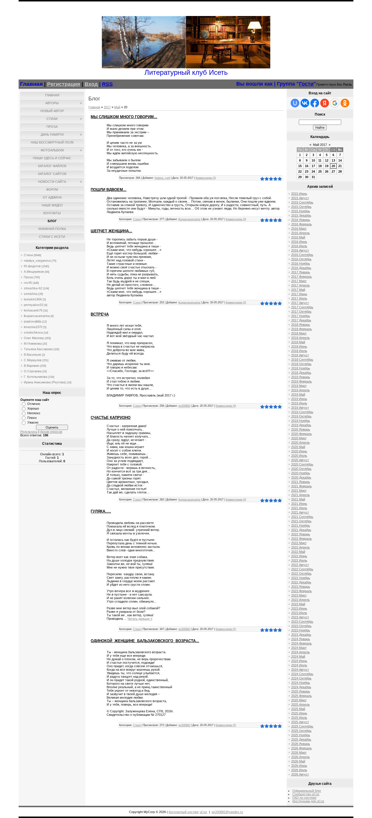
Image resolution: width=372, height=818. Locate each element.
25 (320, 171)
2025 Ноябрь (300, 735)
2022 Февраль (301, 538)
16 (306, 166)
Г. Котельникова (35, 376)
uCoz (203, 812)
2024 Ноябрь (300, 682)
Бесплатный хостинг (184, 812)
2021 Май (298, 499)
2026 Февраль (301, 748)
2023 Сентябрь (302, 621)
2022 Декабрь (301, 582)
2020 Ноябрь (300, 473)
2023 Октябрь (301, 626)
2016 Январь (300, 220)
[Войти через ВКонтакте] (305, 103)
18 (320, 166)
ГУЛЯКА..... (101, 511)
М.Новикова (33, 343)
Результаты (28, 431)
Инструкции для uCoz (308, 801)
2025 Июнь (299, 713)
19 (326, 166)
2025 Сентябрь (302, 726)
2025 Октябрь (301, 730)
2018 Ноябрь (300, 368)
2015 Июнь (299, 193)
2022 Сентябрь (302, 569)
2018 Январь (300, 324)
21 (340, 166)
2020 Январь (300, 429)
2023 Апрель (300, 599)
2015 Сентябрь (302, 202)
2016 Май (298, 237)
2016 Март (299, 228)
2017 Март (299, 281)
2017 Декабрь (301, 320)
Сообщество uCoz (305, 794)
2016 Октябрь (301, 259)
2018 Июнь (299, 346)
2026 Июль (299, 770)
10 (313, 160)
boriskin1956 (33, 299)
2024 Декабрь (301, 687)
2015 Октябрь (301, 206)
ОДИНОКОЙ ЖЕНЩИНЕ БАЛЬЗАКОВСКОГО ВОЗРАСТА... (145, 641)
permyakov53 (33, 305)
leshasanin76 (33, 310)
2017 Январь (300, 272)
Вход (91, 84)
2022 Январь (300, 534)
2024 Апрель (300, 652)
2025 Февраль (301, 695)
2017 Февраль (301, 276)
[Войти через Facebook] (314, 103)
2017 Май (298, 289)
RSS (107, 84)
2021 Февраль (301, 486)
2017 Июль (299, 298)
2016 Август (300, 250)
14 (340, 160)
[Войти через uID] (295, 103)
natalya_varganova (37, 260)
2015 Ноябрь (300, 211)
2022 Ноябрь (300, 578)
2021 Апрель (300, 495)
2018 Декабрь (301, 372)
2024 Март (299, 647)
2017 (107, 107)
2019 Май (298, 394)
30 (306, 177)
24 (313, 171)
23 (306, 171)
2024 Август (300, 669)
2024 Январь (300, 639)
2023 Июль (299, 613)
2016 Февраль (301, 224)
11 (319, 160)
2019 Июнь (299, 399)
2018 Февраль (301, 329)
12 (326, 160)
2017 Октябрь (301, 311)
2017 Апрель (300, 285)
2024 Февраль (301, 643)
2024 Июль (299, 665)
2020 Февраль (301, 433)
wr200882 (184, 405)
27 (333, 171)
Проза (28, 277)
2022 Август (300, 564)
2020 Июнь (299, 451)
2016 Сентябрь (302, 254)
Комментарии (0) (206, 177)
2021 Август (300, 512)
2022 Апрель (300, 547)
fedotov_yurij (162, 177)
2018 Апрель (300, 337)
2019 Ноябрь (300, 420)
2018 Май (298, 342)
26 (326, 171)
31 (313, 177)
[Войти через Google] (334, 103)
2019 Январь (300, 377)
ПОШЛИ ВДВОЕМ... (108, 189)
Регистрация (63, 84)
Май (117, 107)
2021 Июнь (299, 503)
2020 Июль (299, 455)
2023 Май (298, 604)
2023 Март (299, 595)
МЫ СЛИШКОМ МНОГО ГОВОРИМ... (124, 117)
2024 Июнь (299, 661)
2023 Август (300, 617)
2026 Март (299, 752)
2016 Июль (299, 246)
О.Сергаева (32, 371)
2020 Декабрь (301, 477)
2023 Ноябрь (300, 630)
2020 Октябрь (301, 468)
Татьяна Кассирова (38, 349)
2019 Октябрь (301, 416)
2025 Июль (299, 717)
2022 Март (299, 543)
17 (313, 166)
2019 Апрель (300, 390)
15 (300, 166)
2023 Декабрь (301, 634)
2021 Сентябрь (302, 516)
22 (300, 171)
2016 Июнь (299, 241)
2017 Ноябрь (300, 316)
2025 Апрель (300, 704)
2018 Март (299, 333)
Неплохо (33, 413)
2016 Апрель (300, 233)
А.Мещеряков (34, 271)
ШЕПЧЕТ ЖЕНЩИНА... (111, 231)
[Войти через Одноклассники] (345, 103)
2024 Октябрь (301, 678)
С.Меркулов (33, 360)
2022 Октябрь (301, 573)
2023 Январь (300, 586)
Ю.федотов (32, 266)
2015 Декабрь (301, 215)
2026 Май (298, 761)
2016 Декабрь (301, 268)
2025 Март (299, 700)
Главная (94, 107)
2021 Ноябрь (300, 525)
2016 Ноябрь (300, 263)
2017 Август (300, 302)
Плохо (32, 417)
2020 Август (300, 460)
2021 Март (299, 490)
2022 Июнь (299, 556)
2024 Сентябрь (302, 674)
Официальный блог (306, 790)
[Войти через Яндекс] (324, 103)
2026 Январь (300, 744)
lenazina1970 (33, 327)
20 (333, 166)
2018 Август (300, 355)
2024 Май (298, 656)
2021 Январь (300, 482)
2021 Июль (299, 508)
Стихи (28, 255)
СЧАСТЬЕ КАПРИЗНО (110, 417)
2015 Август (300, 198)
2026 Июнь (299, 765)
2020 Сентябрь (302, 464)
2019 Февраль (301, 381)
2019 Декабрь (301, 425)
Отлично (33, 404)
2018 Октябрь (301, 364)
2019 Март (299, 385)
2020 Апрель (300, 442)
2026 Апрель (300, 757)
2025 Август (300, 722)
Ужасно (32, 422)
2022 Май (298, 551)
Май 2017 (320, 144)
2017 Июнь (299, 294)
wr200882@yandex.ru (227, 812)
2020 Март (299, 438)
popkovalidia (32, 321)
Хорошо (33, 408)
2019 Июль (299, 403)
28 (340, 171)
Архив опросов (51, 431)
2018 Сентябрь (302, 359)
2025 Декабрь (301, 739)
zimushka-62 (33, 288)
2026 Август (300, 774)
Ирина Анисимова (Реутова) (45, 382)
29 (300, 177)
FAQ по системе (304, 797)
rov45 (28, 282)
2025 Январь (300, 691)
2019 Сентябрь (302, 412)
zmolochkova (33, 332)
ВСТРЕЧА (100, 314)
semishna (30, 293)
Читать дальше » (139, 618)
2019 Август (300, 407)
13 (333, 160)
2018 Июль (299, 351)
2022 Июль (299, 560)
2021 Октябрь (301, 521)
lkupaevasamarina (37, 316)
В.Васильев (32, 354)
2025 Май (298, 709)
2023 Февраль (301, 591)
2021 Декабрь (301, 530)
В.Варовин (31, 365)
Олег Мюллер (34, 338)
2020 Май (298, 447)
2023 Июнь (299, 608)
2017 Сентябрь (302, 307)
